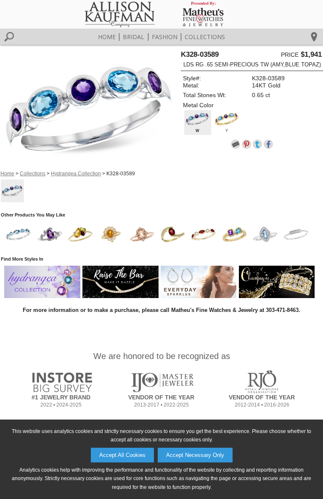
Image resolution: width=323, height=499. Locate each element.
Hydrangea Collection (76, 174)
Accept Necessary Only (195, 455)
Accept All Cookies (122, 455)
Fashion (164, 37)
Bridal (133, 37)
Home (107, 37)
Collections (205, 37)
